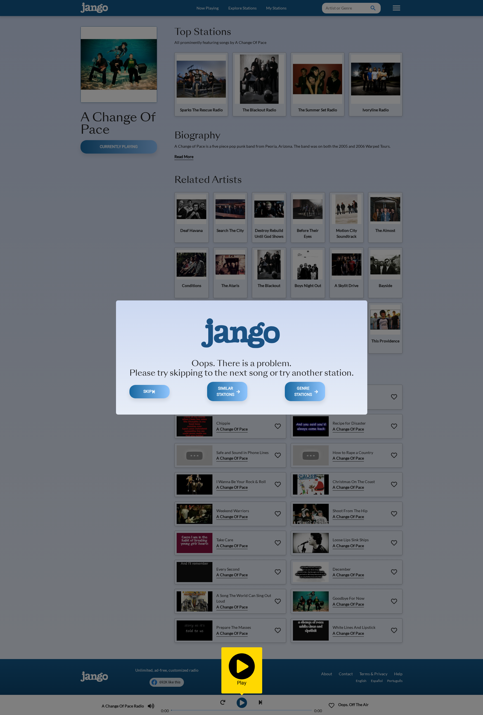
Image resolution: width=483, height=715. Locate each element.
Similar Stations (225, 391)
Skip (147, 391)
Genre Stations (303, 391)
